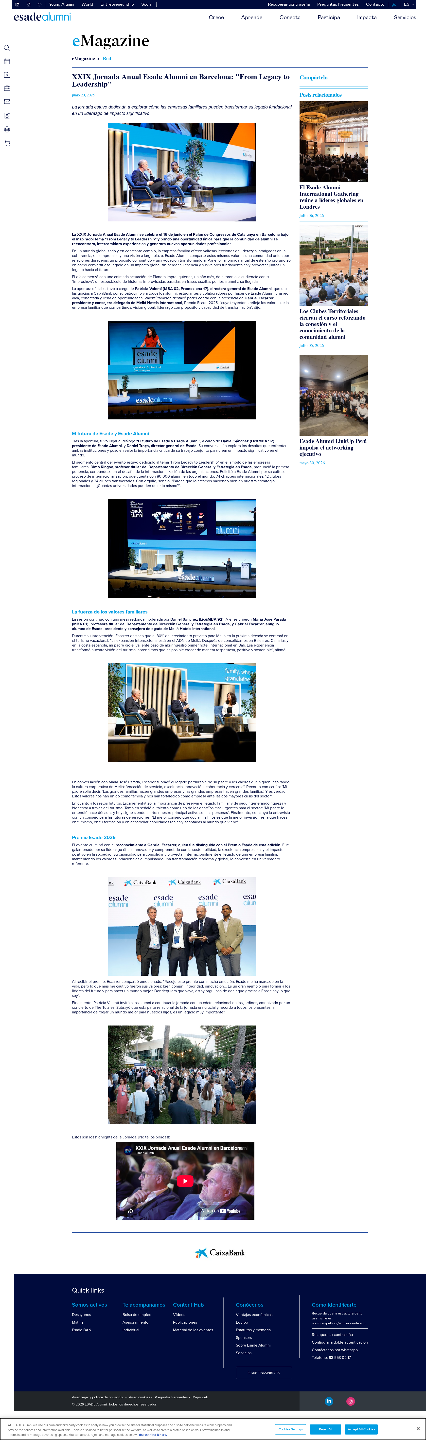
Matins (77, 1322)
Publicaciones (185, 1322)
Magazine (110, 42)
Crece (216, 17)
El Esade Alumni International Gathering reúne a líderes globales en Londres (331, 197)
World (87, 4)
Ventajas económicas (254, 1314)
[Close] (418, 1428)
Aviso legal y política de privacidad (98, 1397)
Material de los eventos (193, 1330)
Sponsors (244, 1337)
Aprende (251, 17)
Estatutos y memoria (253, 1330)
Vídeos (179, 1314)
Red (107, 58)
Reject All (325, 1429)
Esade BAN (81, 1330)
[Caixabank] (220, 1253)
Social (147, 4)
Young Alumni (61, 4)
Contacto (375, 4)
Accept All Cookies (361, 1429)
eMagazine (83, 58)
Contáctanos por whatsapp (335, 1350)
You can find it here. (153, 1435)
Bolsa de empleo (137, 1314)
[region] (213, 1429)
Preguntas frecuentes (338, 4)
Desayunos (81, 1314)
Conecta (290, 17)
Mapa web (200, 1397)
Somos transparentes (264, 1373)
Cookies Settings (291, 1429)
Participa (329, 17)
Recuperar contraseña (289, 4)
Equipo (242, 1322)
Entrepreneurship (117, 4)
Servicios (405, 17)
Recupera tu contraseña (332, 1334)
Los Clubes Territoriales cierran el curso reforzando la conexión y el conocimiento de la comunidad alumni (333, 324)
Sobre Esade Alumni (253, 1345)
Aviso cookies (139, 1397)
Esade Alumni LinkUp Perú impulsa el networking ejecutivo (333, 447)
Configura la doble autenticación (340, 1342)
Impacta (367, 17)
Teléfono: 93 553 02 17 (331, 1357)
